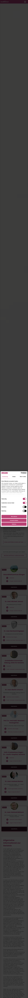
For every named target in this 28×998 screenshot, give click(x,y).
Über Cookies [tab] (23, 476)
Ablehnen (14, 524)
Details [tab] (14, 476)
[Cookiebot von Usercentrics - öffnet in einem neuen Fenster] (21, 473)
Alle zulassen (14, 516)
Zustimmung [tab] (5, 476)
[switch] (25, 503)
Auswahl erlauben (14, 520)
